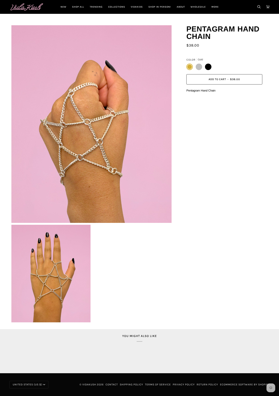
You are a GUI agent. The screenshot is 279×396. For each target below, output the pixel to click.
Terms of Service (158, 384)
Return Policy (207, 384)
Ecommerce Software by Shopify (245, 384)
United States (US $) (27, 384)
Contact (112, 384)
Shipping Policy (131, 384)
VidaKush (89, 384)
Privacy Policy (184, 384)
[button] (78, 7)
